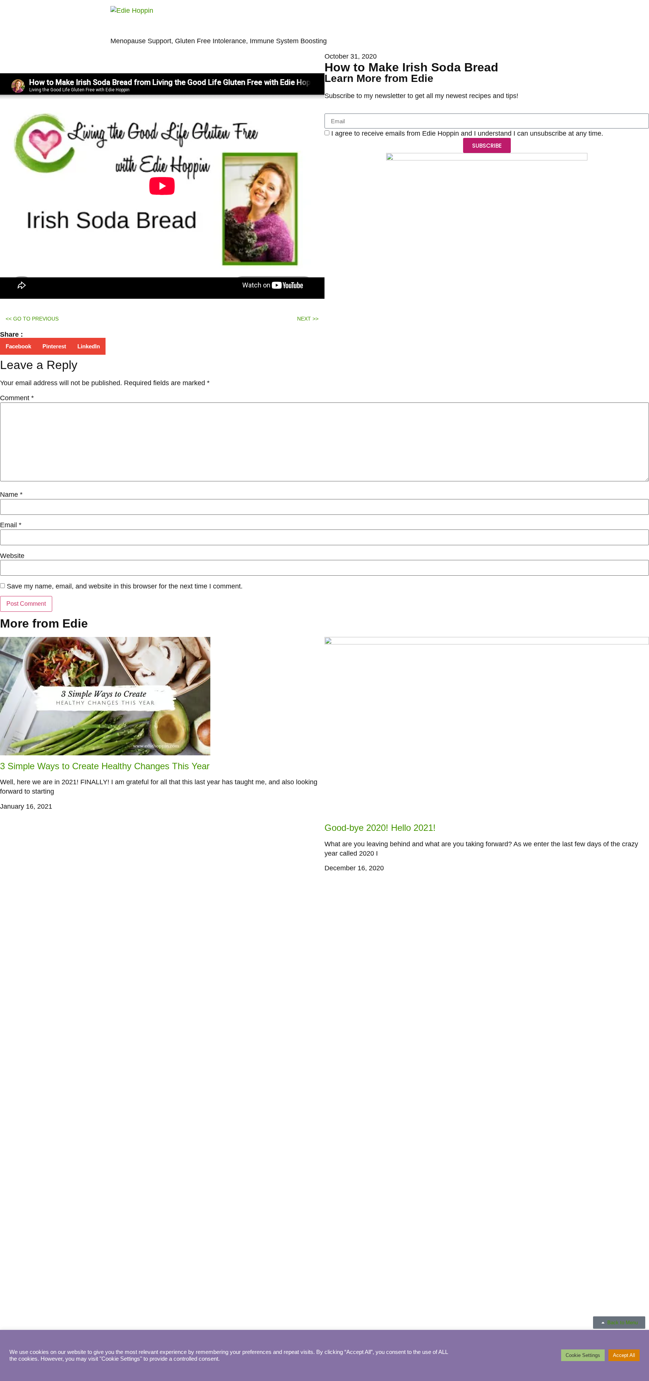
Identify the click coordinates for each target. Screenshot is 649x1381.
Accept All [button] (624, 1355)
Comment (17, 398)
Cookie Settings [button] (583, 1355)
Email (10, 525)
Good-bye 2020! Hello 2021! (380, 828)
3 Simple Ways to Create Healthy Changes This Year (105, 766)
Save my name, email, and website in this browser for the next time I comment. (125, 586)
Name (11, 494)
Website (12, 555)
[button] (18, 346)
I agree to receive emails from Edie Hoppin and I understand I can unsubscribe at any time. (467, 134)
